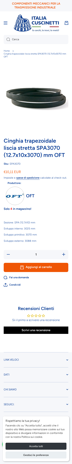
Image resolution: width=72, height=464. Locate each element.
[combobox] (36, 39)
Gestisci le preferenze (36, 455)
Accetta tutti (36, 446)
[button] (12, 285)
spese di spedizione (28, 177)
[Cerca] (7, 39)
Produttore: (14, 183)
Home (7, 51)
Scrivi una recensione (36, 330)
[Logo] (36, 23)
